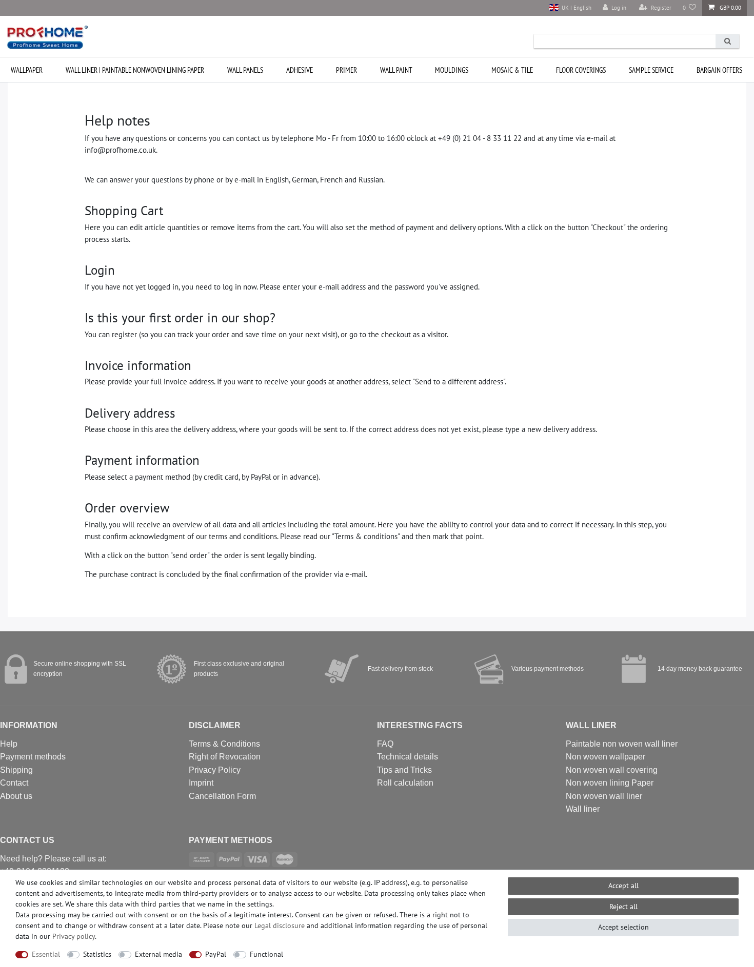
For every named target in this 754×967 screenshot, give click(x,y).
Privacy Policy (215, 770)
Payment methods (33, 756)
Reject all (623, 906)
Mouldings (451, 70)
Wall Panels (245, 70)
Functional (266, 954)
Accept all (623, 885)
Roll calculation (405, 782)
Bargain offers (719, 70)
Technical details (407, 756)
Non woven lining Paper (609, 782)
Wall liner (583, 809)
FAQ (385, 743)
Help (8, 743)
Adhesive (299, 70)
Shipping (16, 770)
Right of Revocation (225, 756)
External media (158, 954)
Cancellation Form (222, 796)
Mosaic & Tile (512, 70)
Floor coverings (581, 70)
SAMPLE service (651, 70)
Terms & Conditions (224, 743)
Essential (46, 954)
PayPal (215, 954)
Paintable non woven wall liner (622, 743)
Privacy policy (73, 936)
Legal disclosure (279, 925)
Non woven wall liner (604, 796)
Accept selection (623, 927)
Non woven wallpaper (605, 756)
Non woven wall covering (612, 770)
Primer (346, 70)
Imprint (201, 782)
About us (16, 796)
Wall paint (396, 70)
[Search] (727, 41)
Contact (14, 782)
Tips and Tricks (404, 770)
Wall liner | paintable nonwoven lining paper (135, 70)
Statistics (97, 954)
